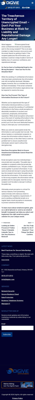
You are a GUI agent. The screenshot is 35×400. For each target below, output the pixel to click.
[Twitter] (25, 8)
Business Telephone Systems (12, 300)
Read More (5, 260)
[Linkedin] (27, 8)
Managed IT (5, 304)
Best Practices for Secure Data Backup (16, 250)
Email (3, 324)
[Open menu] (32, 2)
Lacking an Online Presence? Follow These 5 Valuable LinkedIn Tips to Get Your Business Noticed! (8, 230)
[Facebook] (23, 8)
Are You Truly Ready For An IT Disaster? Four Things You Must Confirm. (27, 228)
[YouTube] (29, 8)
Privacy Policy (17, 398)
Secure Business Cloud (10, 294)
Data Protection (7, 297)
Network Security (7, 291)
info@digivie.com (7, 279)
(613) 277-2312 (7, 276)
